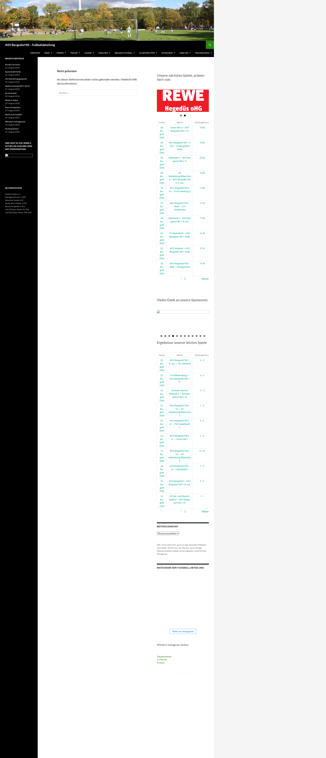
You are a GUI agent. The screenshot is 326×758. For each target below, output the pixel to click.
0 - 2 (202, 375)
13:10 (202, 248)
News (47, 53)
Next (204, 100)
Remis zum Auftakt (13, 114)
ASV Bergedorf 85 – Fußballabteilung (30, 45)
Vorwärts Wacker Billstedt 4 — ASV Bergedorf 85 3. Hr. (179, 393)
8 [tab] (189, 336)
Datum (162, 122)
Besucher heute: (12, 200)
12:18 (202, 233)
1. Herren (162, 659)
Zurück (160, 279)
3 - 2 (202, 481)
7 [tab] (185, 336)
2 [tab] (185, 115)
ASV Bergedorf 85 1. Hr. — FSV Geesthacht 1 (179, 424)
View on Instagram (183, 631)
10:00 (202, 173)
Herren (60, 53)
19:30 (202, 127)
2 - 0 (202, 436)
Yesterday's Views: (13, 203)
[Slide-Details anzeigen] (187, 101)
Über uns (183, 53)
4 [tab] (173, 336)
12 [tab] (204, 336)
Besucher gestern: (13, 206)
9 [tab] (193, 336)
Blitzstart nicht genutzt (15, 121)
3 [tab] (169, 336)
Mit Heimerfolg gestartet (16, 79)
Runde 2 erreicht (12, 64)
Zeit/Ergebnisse (202, 122)
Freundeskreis (202, 53)
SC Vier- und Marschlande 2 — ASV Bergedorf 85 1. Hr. (179, 499)
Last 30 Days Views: (14, 209)
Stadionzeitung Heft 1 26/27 (17, 86)
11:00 (202, 188)
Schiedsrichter (147, 53)
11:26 (202, 203)
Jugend (88, 53)
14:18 (202, 263)
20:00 (202, 157)
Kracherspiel (10, 93)
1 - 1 (202, 496)
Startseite (35, 53)
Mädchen (103, 53)
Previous (161, 100)
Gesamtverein (164, 656)
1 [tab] (181, 115)
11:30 (202, 218)
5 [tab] (177, 336)
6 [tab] (181, 336)
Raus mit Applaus (12, 107)
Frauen (74, 53)
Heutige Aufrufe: (12, 197)
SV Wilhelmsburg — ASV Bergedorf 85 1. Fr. (180, 378)
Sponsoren (167, 53)
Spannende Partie (13, 71)
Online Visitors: (12, 194)
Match (180, 122)
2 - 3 (202, 420)
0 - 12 (202, 451)
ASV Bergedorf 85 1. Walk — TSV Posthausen (180, 206)
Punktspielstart (12, 128)
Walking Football (124, 53)
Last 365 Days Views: (14, 212)
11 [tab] (200, 336)
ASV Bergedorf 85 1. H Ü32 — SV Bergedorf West (180, 146)
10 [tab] (196, 336)
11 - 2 (202, 390)
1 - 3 (202, 405)
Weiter (205, 279)
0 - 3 (202, 360)
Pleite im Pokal (11, 100)
